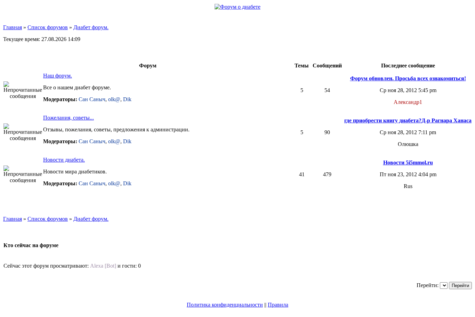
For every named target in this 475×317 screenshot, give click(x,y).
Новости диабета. (64, 160)
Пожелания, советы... (68, 118)
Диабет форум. (90, 27)
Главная (12, 27)
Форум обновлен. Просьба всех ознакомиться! (408, 78)
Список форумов (47, 27)
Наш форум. (57, 76)
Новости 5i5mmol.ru (408, 162)
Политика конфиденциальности (225, 305)
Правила (278, 305)
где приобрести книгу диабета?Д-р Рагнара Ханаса (408, 120)
